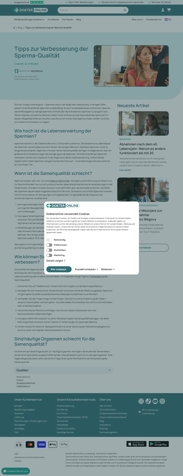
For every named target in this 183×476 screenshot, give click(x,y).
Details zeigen (54, 260)
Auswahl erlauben (85, 269)
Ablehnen (106, 269)
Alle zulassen (58, 269)
